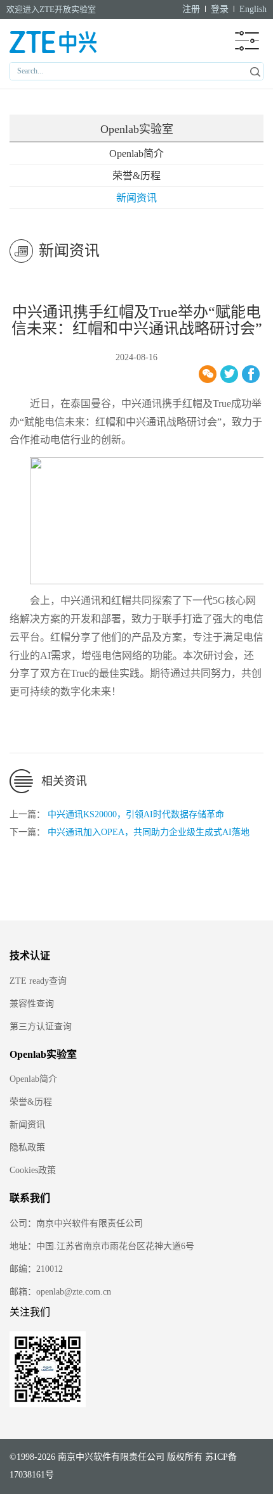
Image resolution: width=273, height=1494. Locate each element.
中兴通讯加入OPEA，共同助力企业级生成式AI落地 (149, 832)
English (253, 9)
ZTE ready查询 (38, 981)
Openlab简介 (136, 153)
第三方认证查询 (41, 1026)
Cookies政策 (33, 1170)
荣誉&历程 (136, 175)
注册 (191, 9)
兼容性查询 (32, 1003)
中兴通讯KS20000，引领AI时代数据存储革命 (136, 814)
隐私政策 (27, 1147)
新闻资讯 (136, 197)
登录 (220, 9)
